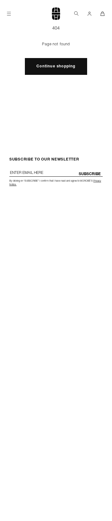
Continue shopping (55, 66)
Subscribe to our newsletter (44, 159)
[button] (76, 13)
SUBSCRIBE (90, 174)
